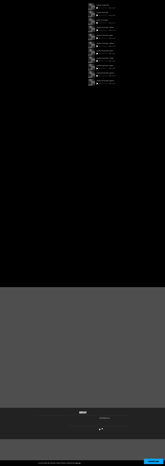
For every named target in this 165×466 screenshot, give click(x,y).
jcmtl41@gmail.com (104, 418)
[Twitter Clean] (102, 429)
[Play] (97, 8)
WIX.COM (77, 463)
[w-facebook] (100, 429)
